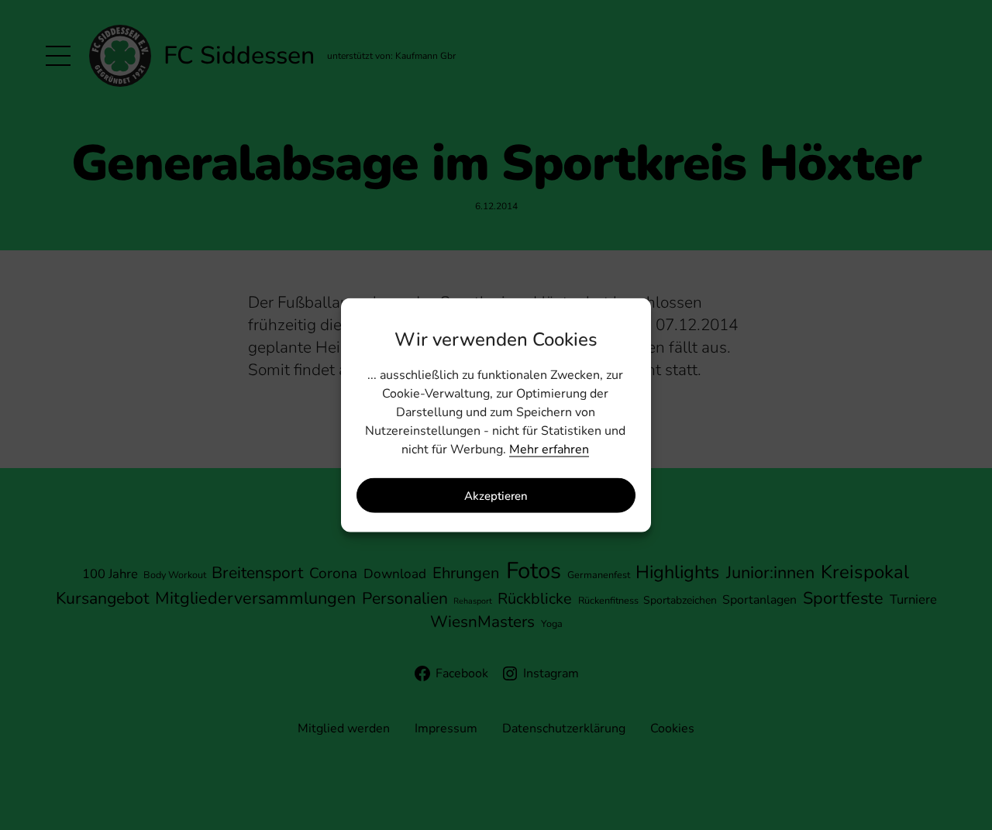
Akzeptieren (496, 495)
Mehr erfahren (549, 449)
